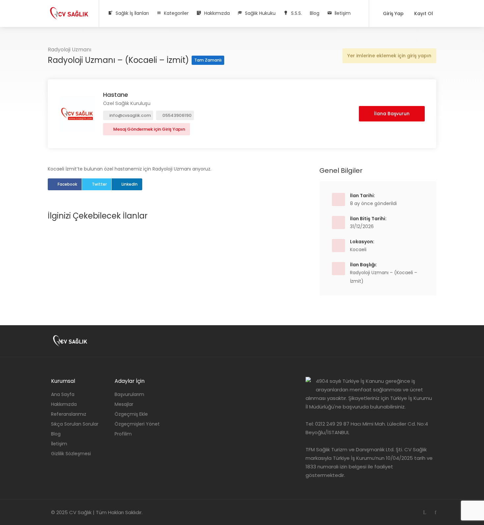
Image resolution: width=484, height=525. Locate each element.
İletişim (59, 443)
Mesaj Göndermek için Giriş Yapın (148, 129)
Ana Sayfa (62, 394)
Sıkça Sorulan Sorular (74, 424)
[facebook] (435, 512)
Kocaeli (358, 249)
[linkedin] (424, 512)
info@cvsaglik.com (129, 115)
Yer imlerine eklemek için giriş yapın (389, 55)
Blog (314, 13)
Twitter (99, 184)
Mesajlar (124, 404)
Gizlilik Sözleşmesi (71, 453)
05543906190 (176, 115)
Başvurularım (129, 394)
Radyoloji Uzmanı (69, 49)
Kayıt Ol (423, 13)
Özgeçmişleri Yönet (137, 424)
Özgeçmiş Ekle (131, 414)
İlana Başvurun (392, 113)
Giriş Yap (393, 13)
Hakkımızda (64, 404)
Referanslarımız (68, 414)
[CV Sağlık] (69, 11)
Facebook (67, 184)
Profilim (123, 434)
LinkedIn (129, 184)
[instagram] (414, 512)
